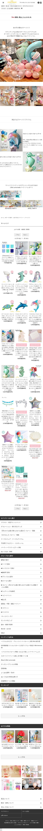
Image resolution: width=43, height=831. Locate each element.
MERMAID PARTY (10, 208)
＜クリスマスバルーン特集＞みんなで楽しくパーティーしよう (20, 652)
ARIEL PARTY (32, 208)
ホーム (2, 217)
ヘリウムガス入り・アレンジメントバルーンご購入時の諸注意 (20, 641)
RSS (24, 824)
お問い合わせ (4, 815)
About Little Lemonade (8, 660)
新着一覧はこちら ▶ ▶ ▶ (23, 17)
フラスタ (4, 8)
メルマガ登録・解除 (34, 822)
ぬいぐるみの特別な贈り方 (9, 677)
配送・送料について (25, 820)
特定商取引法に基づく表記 (10, 822)
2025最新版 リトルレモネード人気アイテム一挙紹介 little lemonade (21, 646)
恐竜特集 (4, 668)
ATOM (27, 824)
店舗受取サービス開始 (8, 681)
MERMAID (11, 199)
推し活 (7, 6)
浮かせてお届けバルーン (16, 6)
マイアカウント (5, 811)
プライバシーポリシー (23, 822)
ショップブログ (17, 824)
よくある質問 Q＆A (7, 673)
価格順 (23, 229)
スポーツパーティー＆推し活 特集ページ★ (14, 656)
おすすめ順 (17, 229)
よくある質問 (10, 8)
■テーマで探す (9, 217)
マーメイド (27, 217)
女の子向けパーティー (19, 217)
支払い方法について (14, 820)
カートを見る (25, 811)
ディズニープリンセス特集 (9, 664)
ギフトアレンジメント (28, 6)
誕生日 (3, 6)
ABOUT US (17, 8)
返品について (34, 820)
